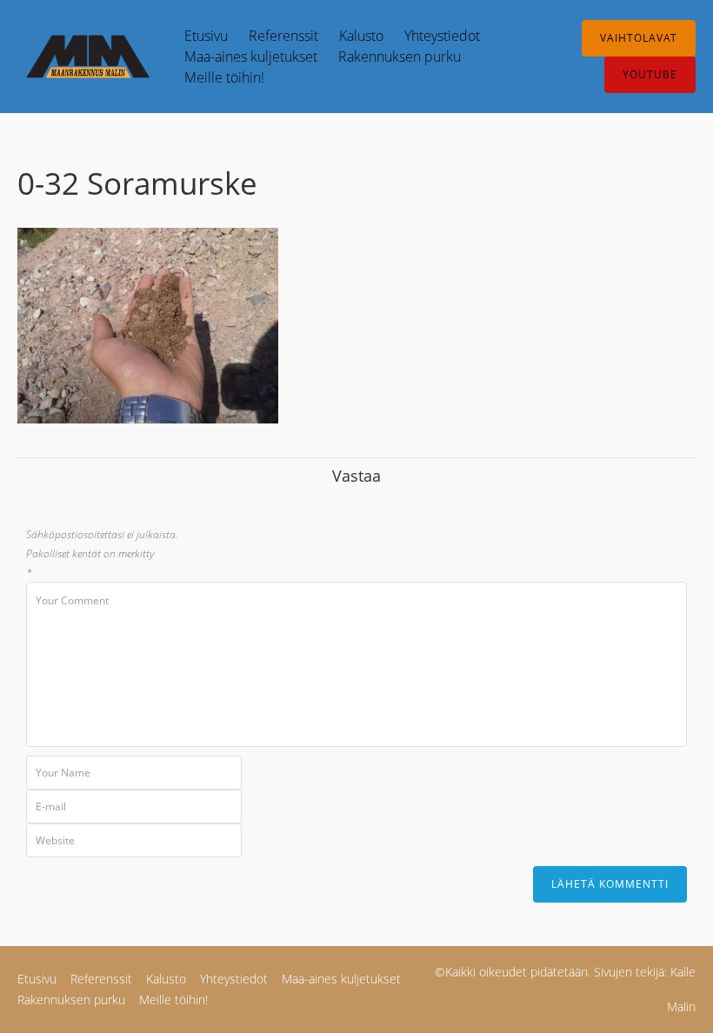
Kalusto (361, 35)
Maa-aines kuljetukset (250, 56)
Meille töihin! (224, 77)
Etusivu (206, 35)
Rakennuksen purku (399, 56)
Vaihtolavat (638, 37)
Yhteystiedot (442, 35)
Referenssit (283, 35)
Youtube (650, 74)
